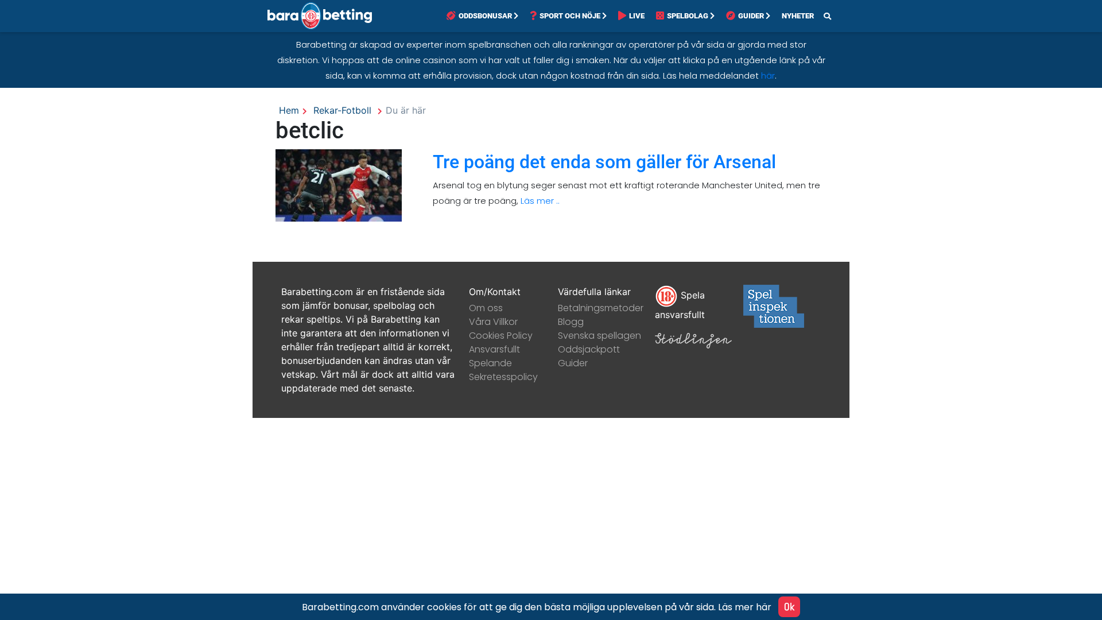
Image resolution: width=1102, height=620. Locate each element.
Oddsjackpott (589, 349)
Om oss (486, 308)
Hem (289, 110)
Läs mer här (744, 607)
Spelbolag (687, 15)
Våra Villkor (493, 321)
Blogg (571, 321)
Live (637, 15)
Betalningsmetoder (600, 308)
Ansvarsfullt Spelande (494, 356)
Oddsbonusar (485, 15)
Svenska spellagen (599, 335)
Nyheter (798, 15)
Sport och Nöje (570, 15)
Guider (751, 15)
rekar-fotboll (342, 110)
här (768, 75)
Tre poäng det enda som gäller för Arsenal (604, 162)
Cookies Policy (501, 335)
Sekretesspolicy (503, 376)
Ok (789, 606)
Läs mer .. (539, 201)
